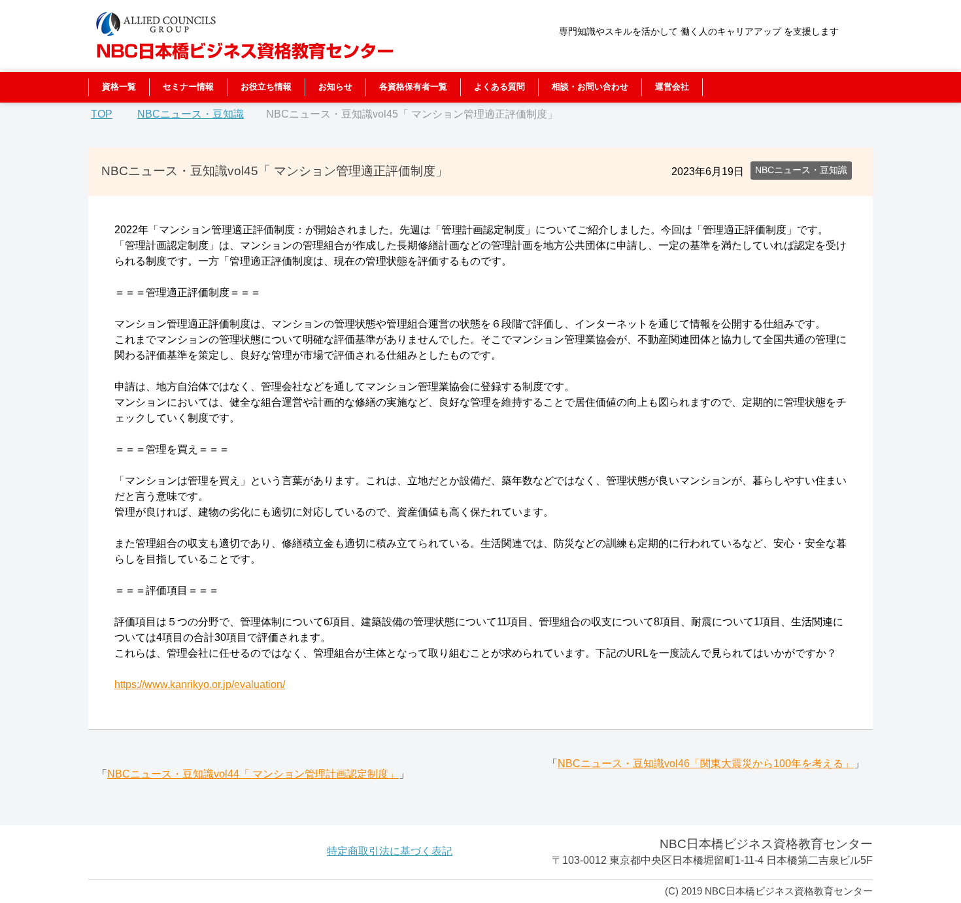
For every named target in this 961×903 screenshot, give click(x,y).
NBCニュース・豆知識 (801, 170)
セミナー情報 (188, 86)
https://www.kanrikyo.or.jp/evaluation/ (199, 684)
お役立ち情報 (266, 86)
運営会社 (672, 86)
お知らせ (335, 86)
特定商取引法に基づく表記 (389, 851)
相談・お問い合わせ (590, 86)
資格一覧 (119, 86)
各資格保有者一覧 (413, 86)
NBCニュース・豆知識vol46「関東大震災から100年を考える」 (706, 763)
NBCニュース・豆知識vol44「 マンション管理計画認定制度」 (253, 774)
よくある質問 (499, 86)
